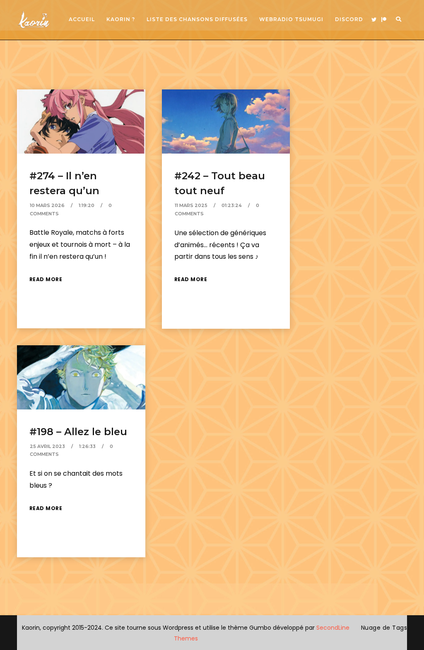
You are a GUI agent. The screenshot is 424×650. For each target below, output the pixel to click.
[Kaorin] (33, 19)
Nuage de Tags (384, 628)
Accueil (82, 19)
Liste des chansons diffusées (197, 19)
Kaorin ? (120, 19)
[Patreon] (384, 20)
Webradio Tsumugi (291, 19)
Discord (349, 19)
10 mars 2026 (47, 205)
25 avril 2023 (47, 446)
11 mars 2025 (191, 205)
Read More (46, 279)
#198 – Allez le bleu (78, 432)
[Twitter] (374, 20)
